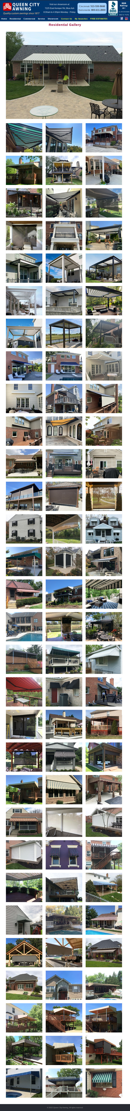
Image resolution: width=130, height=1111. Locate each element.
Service (41, 19)
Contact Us (66, 19)
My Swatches (81, 19)
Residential (15, 19)
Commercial (29, 19)
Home (4, 19)
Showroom (53, 19)
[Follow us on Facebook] (121, 19)
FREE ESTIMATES (98, 19)
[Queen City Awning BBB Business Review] (119, 15)
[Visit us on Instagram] (126, 19)
